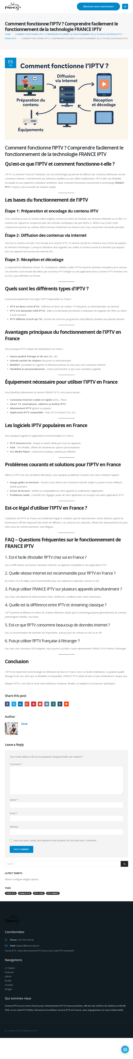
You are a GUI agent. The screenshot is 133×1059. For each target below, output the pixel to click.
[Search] (124, 864)
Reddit (66, 704)
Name (14, 799)
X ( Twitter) (10, 968)
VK (46, 704)
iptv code (38, 893)
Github (8, 976)
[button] (125, 6)
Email (40, 704)
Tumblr (60, 704)
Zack (24, 724)
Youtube (9, 985)
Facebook (7, 704)
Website (14, 826)
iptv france (52, 893)
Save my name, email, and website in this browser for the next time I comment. (55, 840)
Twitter (14, 704)
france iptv (24, 893)
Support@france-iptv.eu (27, 945)
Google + (27, 704)
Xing (53, 704)
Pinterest (33, 704)
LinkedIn (20, 704)
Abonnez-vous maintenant (98, 6)
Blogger (8, 989)
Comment (16, 764)
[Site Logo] (13, 7)
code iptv (10, 893)
